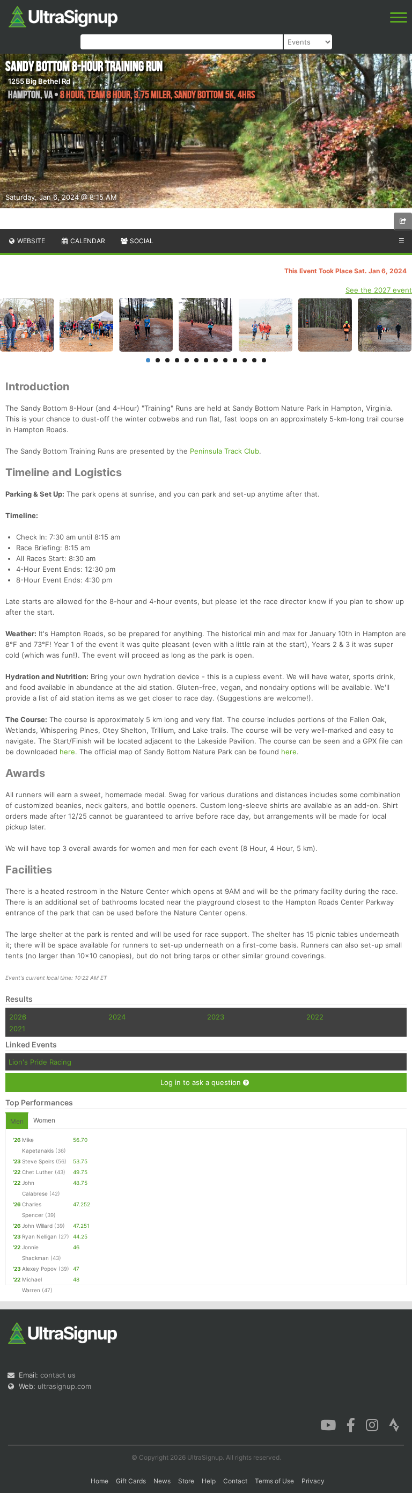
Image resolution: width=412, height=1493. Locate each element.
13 (264, 360)
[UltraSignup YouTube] (328, 1424)
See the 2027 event (378, 290)
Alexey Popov (39, 1268)
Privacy (313, 1481)
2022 (314, 1017)
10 (235, 360)
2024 (117, 1017)
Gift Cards (131, 1481)
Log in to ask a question (201, 1082)
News (162, 1481)
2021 (17, 1028)
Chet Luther (37, 1172)
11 (244, 360)
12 (254, 360)
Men (17, 1121)
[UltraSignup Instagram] (372, 1424)
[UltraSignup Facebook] (350, 1424)
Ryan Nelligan (39, 1236)
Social (140, 241)
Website (30, 241)
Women (44, 1120)
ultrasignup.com (64, 1386)
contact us (58, 1375)
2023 (215, 1017)
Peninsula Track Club (224, 451)
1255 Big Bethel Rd (39, 81)
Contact (235, 1481)
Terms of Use (274, 1481)
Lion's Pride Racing (40, 1062)
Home (99, 1481)
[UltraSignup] (63, 16)
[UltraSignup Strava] (394, 1424)
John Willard (37, 1225)
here (67, 751)
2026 (17, 1017)
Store (186, 1481)
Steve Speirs (38, 1161)
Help (209, 1481)
